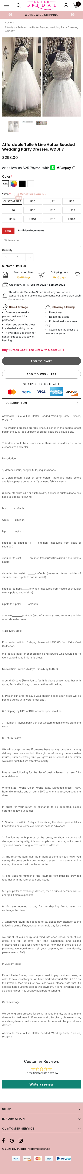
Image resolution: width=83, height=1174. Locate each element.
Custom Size (12, 201)
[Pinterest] (12, 1140)
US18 (52, 219)
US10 (52, 210)
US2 (52, 201)
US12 (72, 210)
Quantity (7, 250)
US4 (71, 201)
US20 (71, 219)
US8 (32, 210)
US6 (12, 210)
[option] (42, 15)
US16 (32, 219)
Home (8, 22)
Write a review (41, 1084)
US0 (32, 201)
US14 (12, 219)
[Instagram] (21, 1140)
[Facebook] (3, 1140)
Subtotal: (8, 266)
